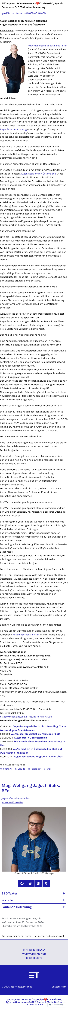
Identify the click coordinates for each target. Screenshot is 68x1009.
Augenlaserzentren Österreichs (38, 173)
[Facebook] (22, 883)
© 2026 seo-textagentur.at (17, 986)
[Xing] (46, 883)
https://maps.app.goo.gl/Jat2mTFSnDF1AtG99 (26, 716)
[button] (34, 893)
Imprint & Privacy (34, 949)
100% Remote (34, 957)
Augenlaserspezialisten (26, 634)
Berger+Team (59, 986)
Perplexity (36, 769)
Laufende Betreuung (17, 907)
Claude (21, 769)
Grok (48, 769)
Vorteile (7, 900)
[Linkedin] (38, 883)
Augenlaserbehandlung (13, 129)
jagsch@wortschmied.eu (16, 798)
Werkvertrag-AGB (34, 953)
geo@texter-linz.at (12, 13)
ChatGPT (7, 769)
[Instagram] (30, 883)
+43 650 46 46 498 (35, 13)
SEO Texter (9, 893)
